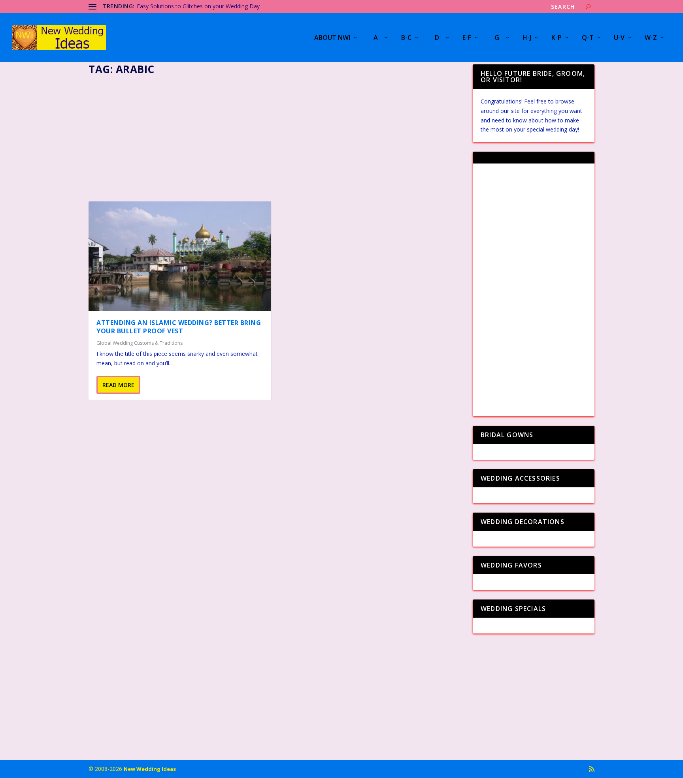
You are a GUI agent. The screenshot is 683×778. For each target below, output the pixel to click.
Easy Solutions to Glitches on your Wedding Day (198, 6)
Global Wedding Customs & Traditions (139, 343)
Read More (118, 385)
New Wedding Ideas (150, 768)
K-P (556, 38)
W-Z (651, 38)
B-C (406, 38)
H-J (527, 38)
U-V (619, 38)
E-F (466, 38)
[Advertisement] (276, 136)
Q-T (588, 38)
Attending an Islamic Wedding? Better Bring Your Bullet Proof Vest (178, 326)
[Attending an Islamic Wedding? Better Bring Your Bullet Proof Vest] (180, 256)
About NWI (332, 38)
